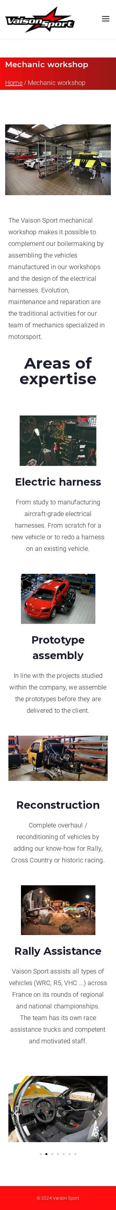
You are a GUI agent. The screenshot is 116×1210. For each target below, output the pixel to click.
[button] (16, 1113)
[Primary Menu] (106, 19)
